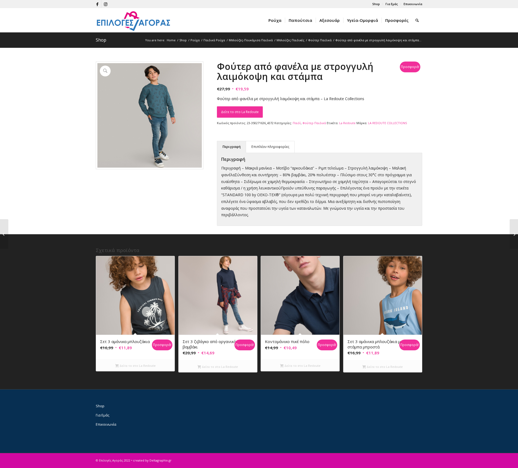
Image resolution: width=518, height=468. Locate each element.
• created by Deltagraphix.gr (151, 460)
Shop (376, 4)
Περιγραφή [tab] (232, 146)
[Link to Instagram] (105, 4)
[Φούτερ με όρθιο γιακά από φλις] (4, 234)
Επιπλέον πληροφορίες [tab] (270, 146)
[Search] (417, 20)
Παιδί (297, 123)
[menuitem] (376, 4)
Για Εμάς (392, 4)
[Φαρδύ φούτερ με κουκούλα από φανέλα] (514, 234)
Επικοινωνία (413, 4)
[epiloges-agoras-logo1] (133, 20)
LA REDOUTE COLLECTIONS (387, 123)
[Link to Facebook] (97, 4)
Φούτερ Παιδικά (314, 123)
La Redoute (347, 123)
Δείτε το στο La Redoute (240, 112)
